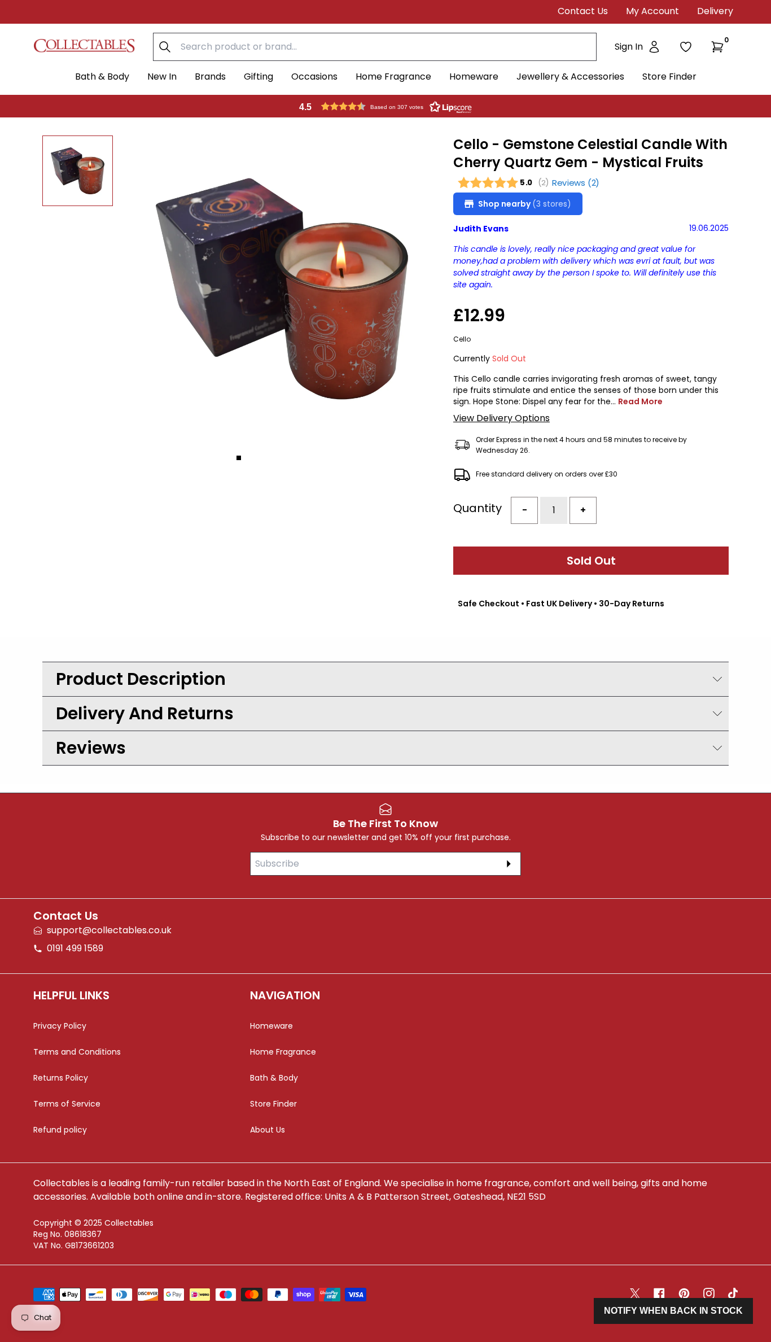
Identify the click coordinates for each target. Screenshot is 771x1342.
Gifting (258, 76)
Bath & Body (102, 76)
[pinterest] (684, 1293)
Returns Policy (60, 1077)
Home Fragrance (393, 76)
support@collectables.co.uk (109, 930)
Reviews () (576, 183)
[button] (720, 47)
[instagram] (709, 1293)
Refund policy (60, 1129)
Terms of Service (66, 1103)
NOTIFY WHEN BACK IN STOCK (673, 1310)
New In (162, 76)
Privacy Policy (59, 1025)
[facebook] (659, 1293)
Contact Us (583, 11)
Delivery (715, 11)
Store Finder (669, 76)
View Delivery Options (501, 418)
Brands (210, 76)
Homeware (473, 76)
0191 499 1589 (75, 948)
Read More (640, 401)
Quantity (477, 508)
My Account (652, 11)
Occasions (314, 76)
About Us (267, 1129)
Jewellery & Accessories (570, 76)
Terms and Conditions (77, 1051)
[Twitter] (635, 1293)
